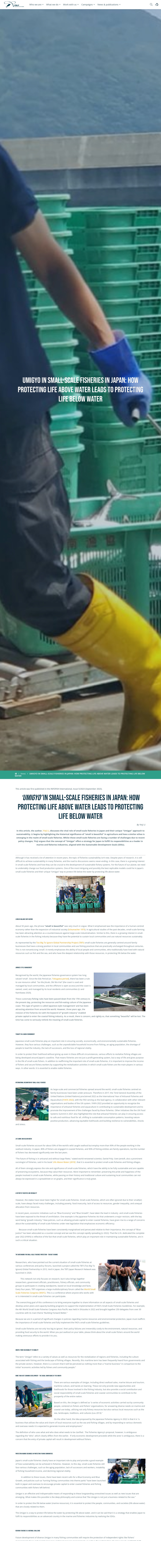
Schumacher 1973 (76, 929)
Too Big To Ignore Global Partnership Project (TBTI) (60, 942)
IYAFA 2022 (68, 1099)
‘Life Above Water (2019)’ (64, 1162)
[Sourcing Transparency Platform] (157, 4)
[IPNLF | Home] (14, 4)
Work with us (70, 4)
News (23, 773)
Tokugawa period (60, 978)
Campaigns (87, 4)
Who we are (35, 4)
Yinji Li (46, 830)
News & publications (107, 4)
